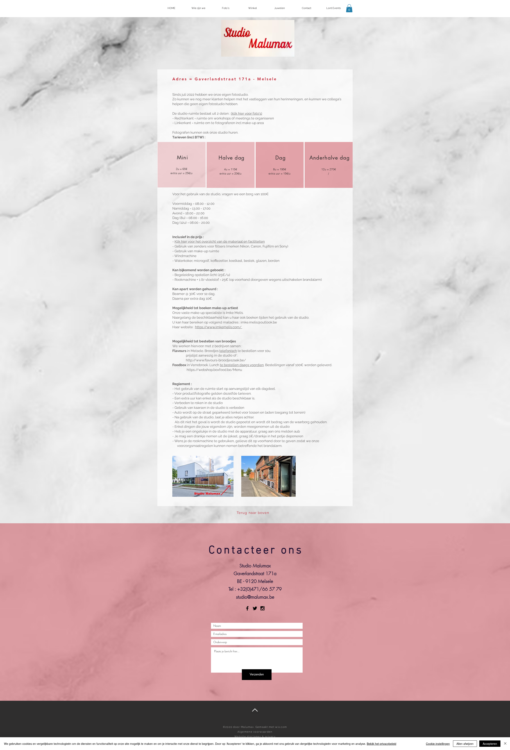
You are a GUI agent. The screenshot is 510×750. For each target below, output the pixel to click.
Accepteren (490, 744)
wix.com (281, 726)
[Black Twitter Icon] (255, 608)
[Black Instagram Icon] (262, 608)
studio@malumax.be (255, 597)
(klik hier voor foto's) (246, 113)
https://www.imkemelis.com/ (218, 327)
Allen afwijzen (465, 744)
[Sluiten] (505, 743)
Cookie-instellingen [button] (438, 744)
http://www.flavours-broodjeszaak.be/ (216, 360)
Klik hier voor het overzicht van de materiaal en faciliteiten (220, 241)
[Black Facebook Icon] (247, 608)
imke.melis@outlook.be (259, 322)
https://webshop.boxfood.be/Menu (215, 370)
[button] (349, 8)
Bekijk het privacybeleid (381, 744)
